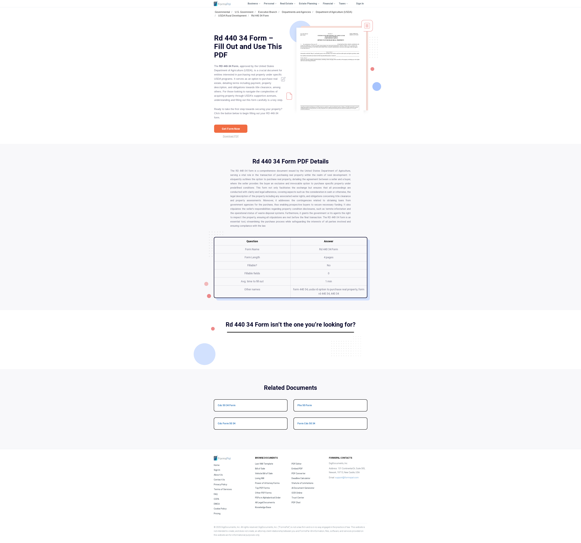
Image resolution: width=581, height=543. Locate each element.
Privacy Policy (220, 484)
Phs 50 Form (304, 405)
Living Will (259, 478)
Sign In (360, 3)
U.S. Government (244, 12)
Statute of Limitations (302, 483)
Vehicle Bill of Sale (264, 473)
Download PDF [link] (231, 136)
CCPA (216, 499)
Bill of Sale (260, 468)
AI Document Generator (303, 488)
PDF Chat (296, 502)
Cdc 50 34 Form (226, 405)
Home (217, 465)
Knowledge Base (263, 507)
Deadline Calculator (301, 478)
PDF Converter (298, 473)
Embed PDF (297, 468)
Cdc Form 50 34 (226, 423)
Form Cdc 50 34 (306, 423)
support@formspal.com (347, 477)
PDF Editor (297, 464)
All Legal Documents (265, 502)
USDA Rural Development (232, 15)
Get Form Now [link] (231, 128)
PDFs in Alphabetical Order (268, 497)
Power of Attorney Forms (267, 483)
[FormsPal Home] (222, 457)
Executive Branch (267, 12)
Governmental (222, 12)
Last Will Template (264, 464)
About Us (218, 475)
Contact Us (219, 479)
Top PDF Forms (262, 488)
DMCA (217, 504)
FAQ (216, 494)
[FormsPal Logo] (222, 3)
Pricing (217, 513)
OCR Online (297, 493)
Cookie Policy (220, 508)
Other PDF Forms (263, 493)
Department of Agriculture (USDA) (334, 12)
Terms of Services (223, 489)
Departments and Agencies (296, 12)
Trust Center (298, 497)
